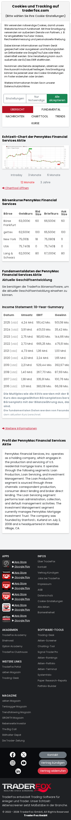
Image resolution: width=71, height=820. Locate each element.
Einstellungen (15, 98)
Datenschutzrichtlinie (17, 86)
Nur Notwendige (36, 98)
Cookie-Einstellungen (51, 73)
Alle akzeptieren (57, 98)
